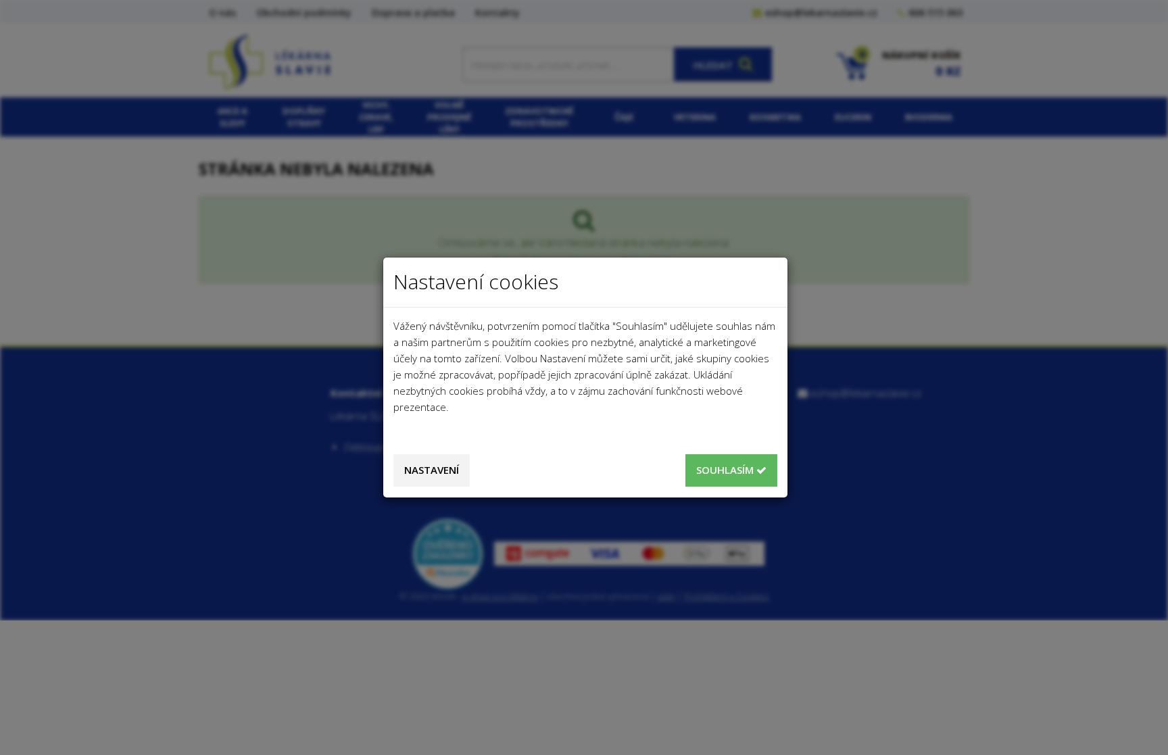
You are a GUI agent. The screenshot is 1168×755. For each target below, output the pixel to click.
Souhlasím (726, 470)
